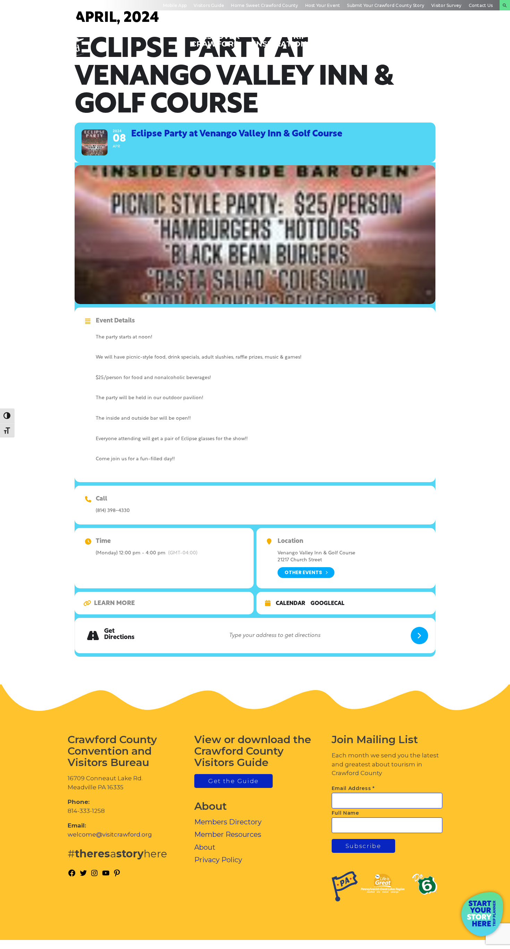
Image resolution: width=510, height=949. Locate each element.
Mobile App (175, 5)
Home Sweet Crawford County (264, 5)
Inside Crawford (404, 40)
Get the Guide (233, 781)
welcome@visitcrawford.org (110, 834)
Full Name (345, 813)
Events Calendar (343, 40)
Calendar (290, 603)
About (204, 847)
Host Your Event (322, 5)
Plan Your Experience (468, 40)
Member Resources (227, 834)
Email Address (353, 788)
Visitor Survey (446, 5)
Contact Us (481, 5)
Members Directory (228, 822)
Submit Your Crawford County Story (385, 5)
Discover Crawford (215, 40)
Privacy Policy (218, 860)
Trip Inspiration (280, 40)
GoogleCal (328, 603)
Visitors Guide (209, 5)
